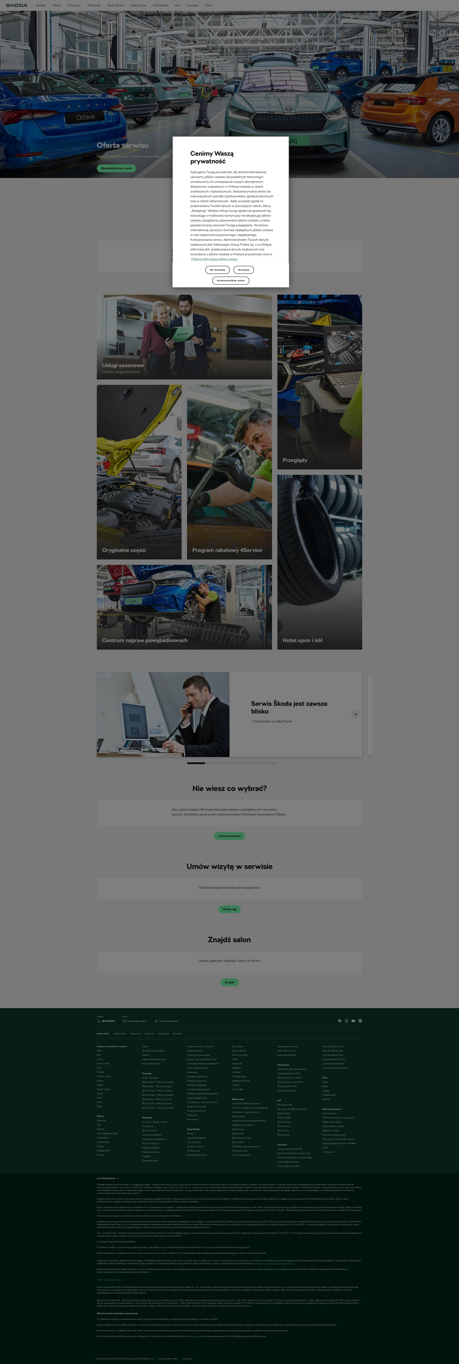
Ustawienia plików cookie (231, 280)
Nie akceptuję (217, 270)
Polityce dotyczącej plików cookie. (214, 259)
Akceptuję (243, 270)
